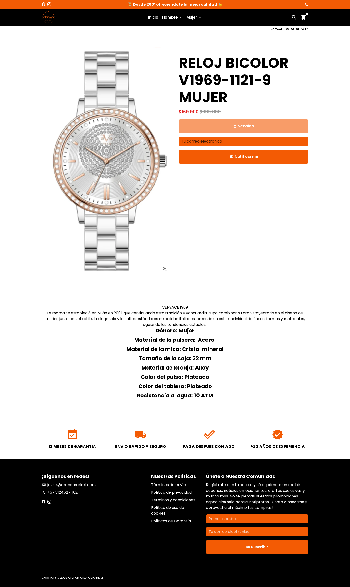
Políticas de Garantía (171, 521)
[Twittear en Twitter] (292, 29)
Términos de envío (168, 484)
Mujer (194, 17)
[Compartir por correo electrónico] (306, 29)
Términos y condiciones (173, 500)
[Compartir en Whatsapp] (302, 29)
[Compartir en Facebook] (287, 29)
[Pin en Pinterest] (297, 29)
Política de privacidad (171, 492)
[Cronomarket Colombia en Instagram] (49, 4)
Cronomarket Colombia (85, 578)
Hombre (172, 17)
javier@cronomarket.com (69, 484)
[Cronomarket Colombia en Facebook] (43, 4)
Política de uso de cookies (167, 510)
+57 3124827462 (60, 492)
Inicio (153, 17)
